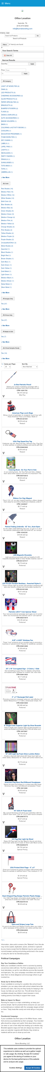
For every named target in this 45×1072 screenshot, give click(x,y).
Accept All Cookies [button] (33, 1068)
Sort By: (25, 364)
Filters (5, 45)
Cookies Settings (15, 1068)
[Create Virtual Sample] (3, 396)
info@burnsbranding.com (22, 28)
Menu (7, 3)
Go (38, 36)
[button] (4, 33)
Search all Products (19, 38)
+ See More (5, 177)
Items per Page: (10, 364)
